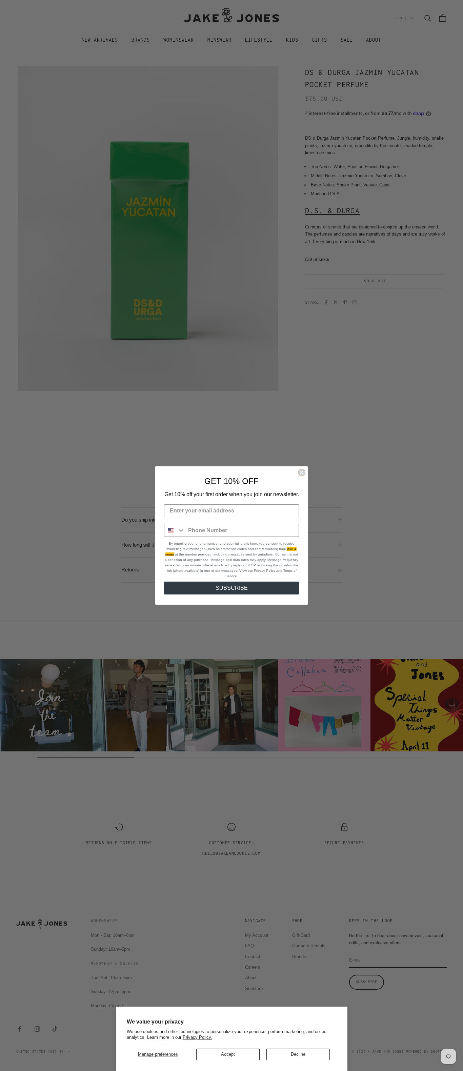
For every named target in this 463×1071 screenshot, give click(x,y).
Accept (228, 1054)
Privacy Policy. (197, 1037)
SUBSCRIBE (232, 588)
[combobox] (174, 530)
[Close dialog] (301, 472)
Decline (298, 1054)
